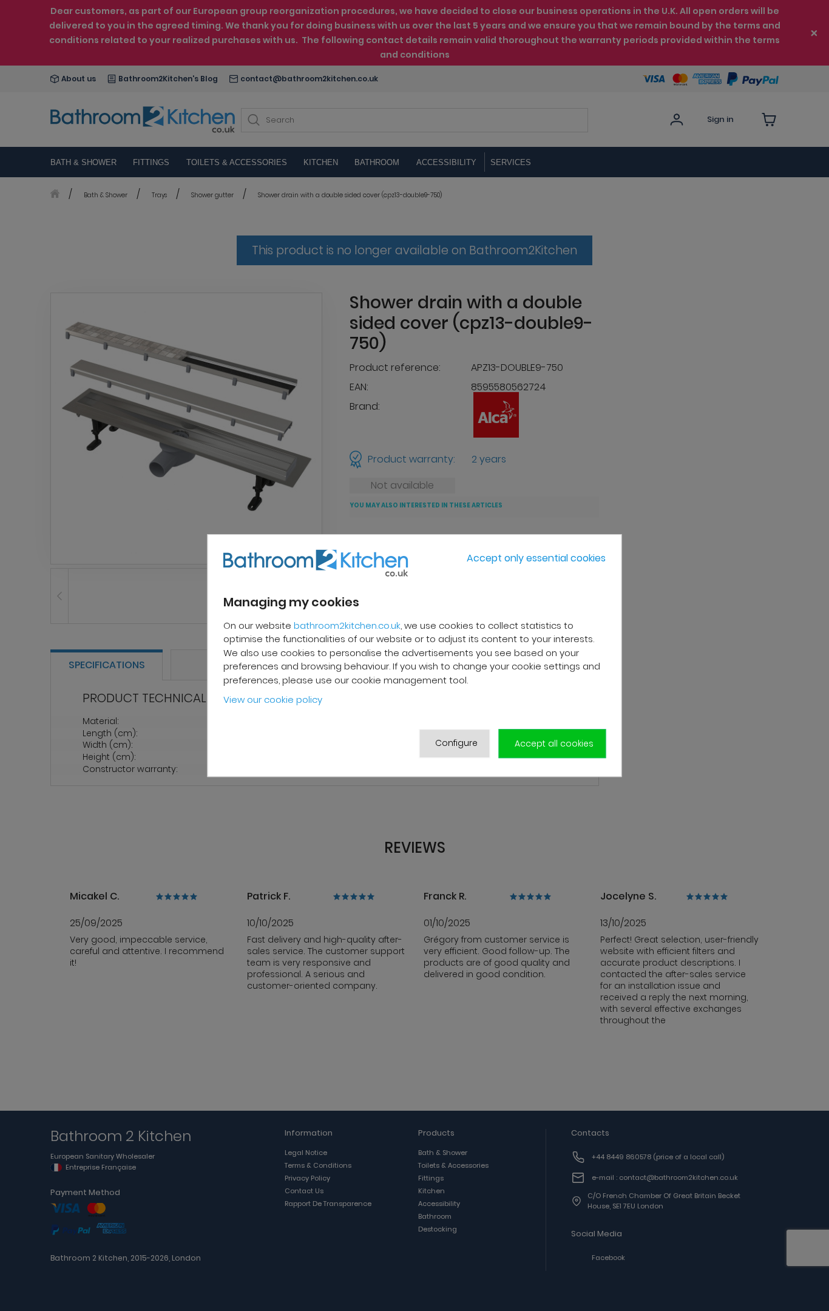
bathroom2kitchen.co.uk (347, 625)
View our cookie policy (272, 700)
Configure (456, 743)
